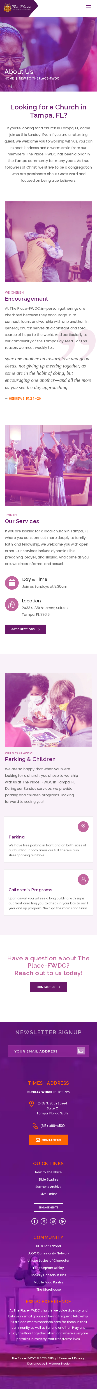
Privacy (79, 1358)
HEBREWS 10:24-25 (25, 398)
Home (9, 78)
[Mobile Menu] (88, 7)
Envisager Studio (58, 1363)
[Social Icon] (34, 1221)
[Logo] (19, 8)
